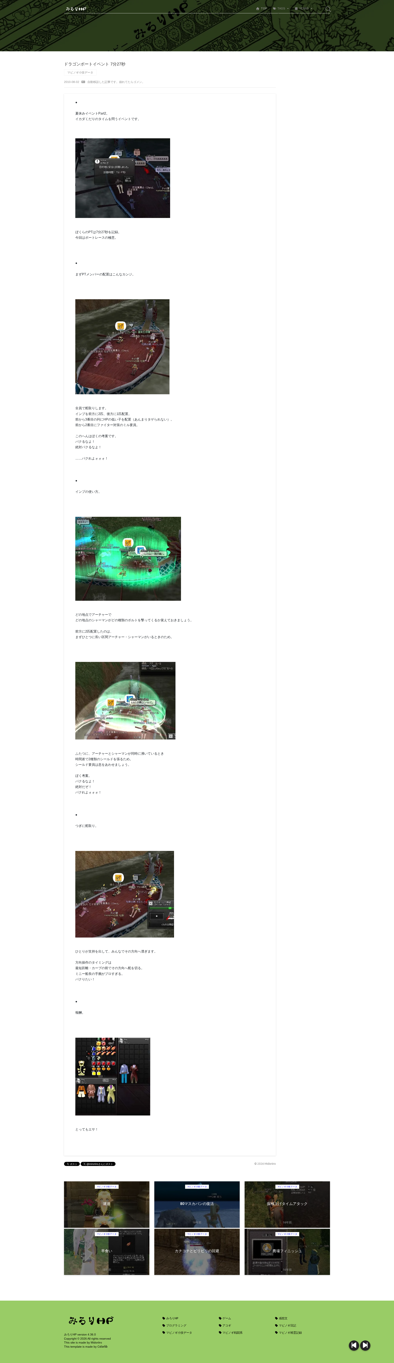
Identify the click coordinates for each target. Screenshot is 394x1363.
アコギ (226, 1325)
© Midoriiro (265, 1163)
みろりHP (172, 1318)
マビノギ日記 (287, 1325)
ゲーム (226, 1318)
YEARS (304, 8)
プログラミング (176, 1325)
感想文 (282, 1318)
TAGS (281, 8)
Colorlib (102, 1346)
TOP (264, 8)
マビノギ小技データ (80, 72)
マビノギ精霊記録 (290, 1332)
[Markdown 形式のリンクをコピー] (83, 82)
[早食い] (354, 1345)
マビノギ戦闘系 (232, 1332)
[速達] (365, 1345)
